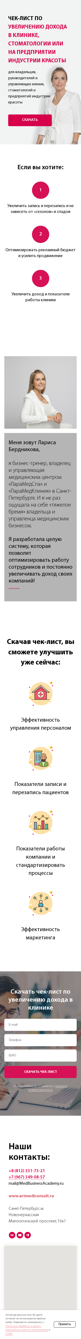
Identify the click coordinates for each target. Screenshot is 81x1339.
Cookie (9, 1334)
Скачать (30, 120)
